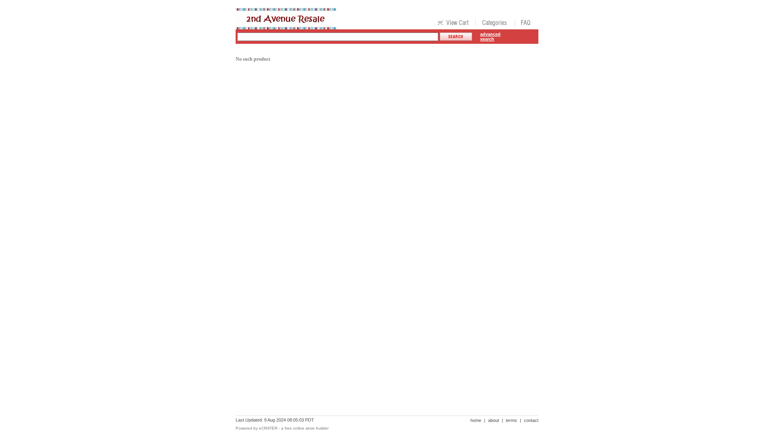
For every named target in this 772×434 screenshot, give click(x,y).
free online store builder (307, 428)
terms (511, 420)
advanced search (490, 36)
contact (531, 420)
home (475, 420)
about (493, 420)
